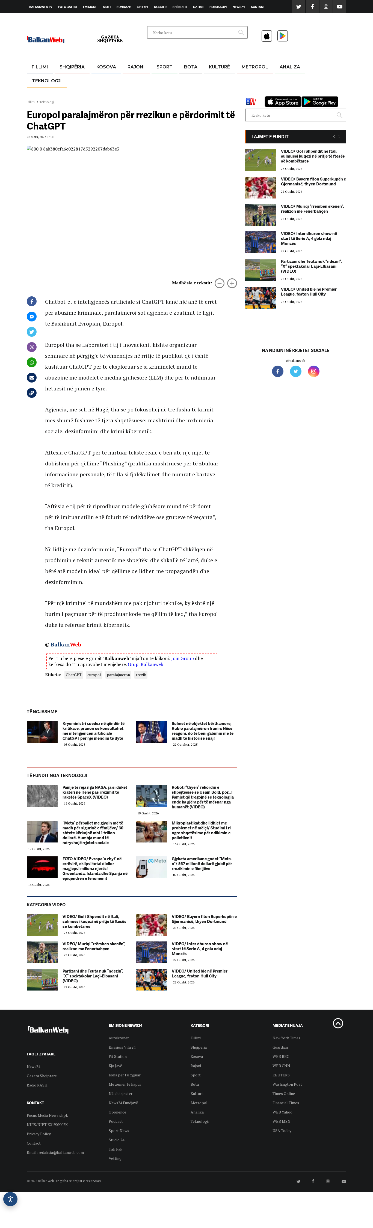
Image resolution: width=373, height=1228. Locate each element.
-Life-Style (249, 93)
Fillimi (40, 67)
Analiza (290, 67)
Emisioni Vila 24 (122, 1047)
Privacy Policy (39, 1133)
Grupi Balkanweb (145, 664)
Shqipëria (72, 67)
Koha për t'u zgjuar (125, 1074)
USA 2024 (190, 80)
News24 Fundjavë (123, 1102)
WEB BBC (281, 1056)
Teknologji (47, 80)
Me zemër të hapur (125, 1084)
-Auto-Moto (42, 94)
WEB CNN (281, 1065)
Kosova (106, 67)
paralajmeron (118, 674)
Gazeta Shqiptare (42, 1075)
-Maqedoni (136, 93)
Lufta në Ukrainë (190, 95)
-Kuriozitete (252, 80)
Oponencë (117, 1112)
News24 (239, 7)
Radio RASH (37, 1085)
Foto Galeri (67, 7)
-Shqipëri (163, 93)
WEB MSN (282, 1121)
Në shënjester (120, 1093)
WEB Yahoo (282, 1112)
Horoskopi (218, 7)
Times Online (284, 1093)
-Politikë (66, 93)
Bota (190, 67)
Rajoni (136, 67)
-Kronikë (66, 80)
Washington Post (287, 1084)
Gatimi (198, 7)
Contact (34, 1143)
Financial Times (286, 1102)
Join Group (182, 658)
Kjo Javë (115, 1065)
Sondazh (124, 7)
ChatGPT (74, 674)
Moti (107, 7)
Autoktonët (119, 1037)
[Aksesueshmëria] (10, 1199)
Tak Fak (115, 1149)
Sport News (119, 1130)
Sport (164, 67)
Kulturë (219, 67)
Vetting (115, 1158)
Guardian (280, 1047)
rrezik (141, 674)
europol (94, 674)
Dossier (160, 7)
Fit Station (118, 1056)
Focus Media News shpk (47, 1115)
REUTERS (281, 1074)
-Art (211, 80)
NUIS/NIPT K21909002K (47, 1124)
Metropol (255, 67)
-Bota (160, 80)
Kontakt (258, 7)
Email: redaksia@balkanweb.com (55, 1152)
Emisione (90, 7)
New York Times (286, 1037)
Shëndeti (180, 7)
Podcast (116, 1121)
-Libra (212, 93)
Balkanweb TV (40, 7)
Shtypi (142, 7)
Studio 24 (116, 1139)
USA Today (282, 1130)
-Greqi (131, 80)
